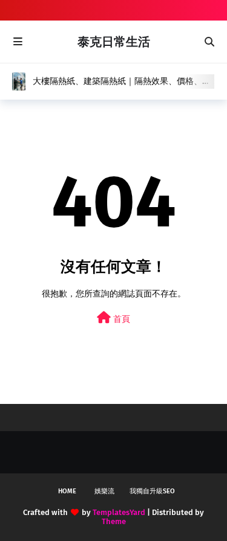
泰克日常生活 (113, 41)
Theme (114, 521)
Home (67, 491)
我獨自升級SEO (152, 491)
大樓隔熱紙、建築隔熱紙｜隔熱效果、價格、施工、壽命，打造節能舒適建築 (122, 81)
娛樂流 (104, 491)
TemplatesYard (119, 512)
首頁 (120, 319)
